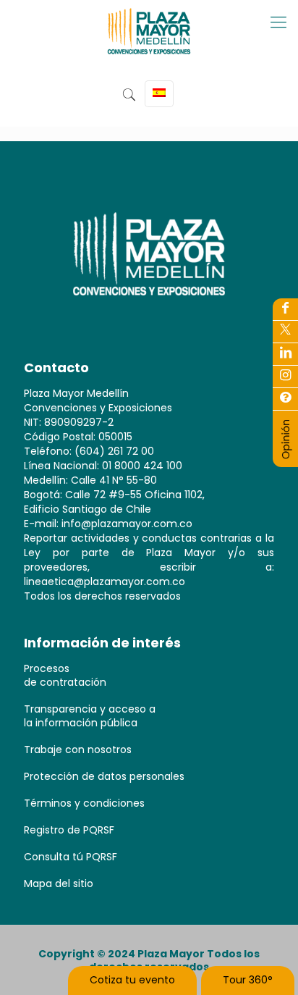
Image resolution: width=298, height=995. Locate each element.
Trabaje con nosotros (78, 749)
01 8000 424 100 (142, 465)
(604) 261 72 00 (114, 451)
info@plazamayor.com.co (126, 523)
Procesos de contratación (65, 675)
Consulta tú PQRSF (70, 856)
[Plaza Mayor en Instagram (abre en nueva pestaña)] (285, 376)
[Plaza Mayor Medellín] (149, 41)
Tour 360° (248, 980)
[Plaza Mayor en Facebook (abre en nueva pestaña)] (285, 309)
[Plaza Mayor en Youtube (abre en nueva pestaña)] (285, 354)
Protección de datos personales (104, 776)
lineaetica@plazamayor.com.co (104, 581)
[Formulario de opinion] (285, 456)
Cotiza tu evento (132, 980)
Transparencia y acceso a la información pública (90, 716)
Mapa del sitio (58, 883)
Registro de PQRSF (69, 830)
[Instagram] (285, 399)
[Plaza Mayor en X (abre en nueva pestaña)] (285, 331)
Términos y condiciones (84, 803)
